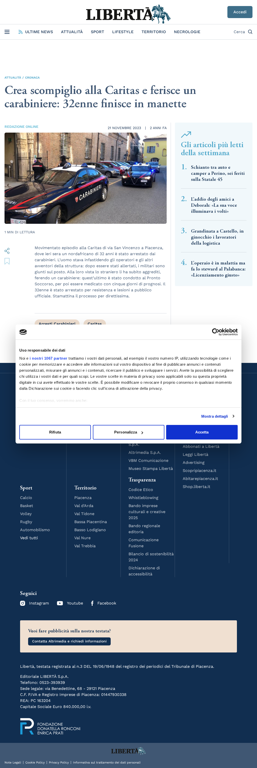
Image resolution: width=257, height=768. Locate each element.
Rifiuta (55, 432)
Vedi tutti (29, 537)
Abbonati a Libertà (201, 446)
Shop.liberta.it (196, 486)
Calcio (26, 497)
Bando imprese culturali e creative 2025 (146, 511)
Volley (26, 513)
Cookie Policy (35, 762)
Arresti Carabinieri (57, 323)
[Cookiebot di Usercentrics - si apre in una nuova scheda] (216, 332)
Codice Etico (140, 489)
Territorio (154, 31)
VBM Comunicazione (148, 460)
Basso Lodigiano (90, 529)
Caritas (95, 323)
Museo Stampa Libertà (150, 468)
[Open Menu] (7, 32)
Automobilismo (35, 529)
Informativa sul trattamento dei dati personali (107, 762)
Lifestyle (123, 31)
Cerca (239, 31)
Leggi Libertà (195, 454)
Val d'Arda (83, 505)
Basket (26, 505)
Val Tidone (84, 513)
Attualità (72, 31)
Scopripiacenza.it (199, 470)
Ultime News (39, 31)
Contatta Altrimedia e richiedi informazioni (69, 641)
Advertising (194, 462)
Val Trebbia (85, 545)
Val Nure (82, 537)
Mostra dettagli (214, 416)
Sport (97, 31)
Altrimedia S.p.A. (144, 452)
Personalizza (125, 432)
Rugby (26, 521)
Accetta (202, 432)
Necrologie (187, 31)
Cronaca (32, 77)
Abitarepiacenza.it (200, 478)
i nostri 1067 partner (49, 358)
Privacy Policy (59, 762)
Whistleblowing (143, 497)
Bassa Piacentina (90, 521)
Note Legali (13, 762)
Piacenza (83, 497)
